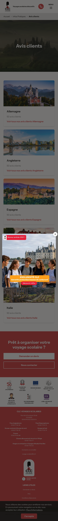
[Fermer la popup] (55, 234)
